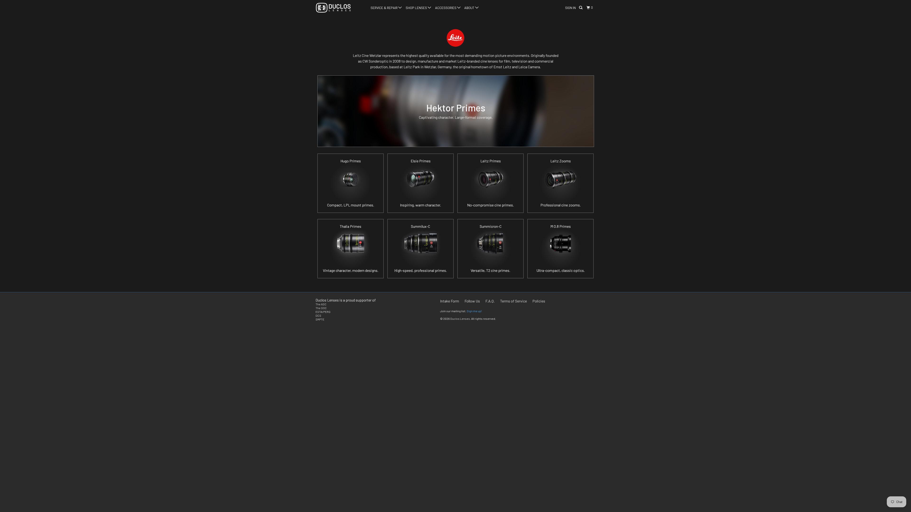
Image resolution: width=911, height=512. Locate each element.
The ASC (321, 304)
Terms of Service (513, 301)
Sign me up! (474, 311)
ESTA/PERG (323, 311)
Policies (538, 301)
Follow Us (472, 301)
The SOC (321, 308)
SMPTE (320, 319)
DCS (318, 315)
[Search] (581, 8)
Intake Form (449, 301)
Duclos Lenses (460, 318)
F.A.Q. (490, 301)
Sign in (570, 8)
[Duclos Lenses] (340, 7)
